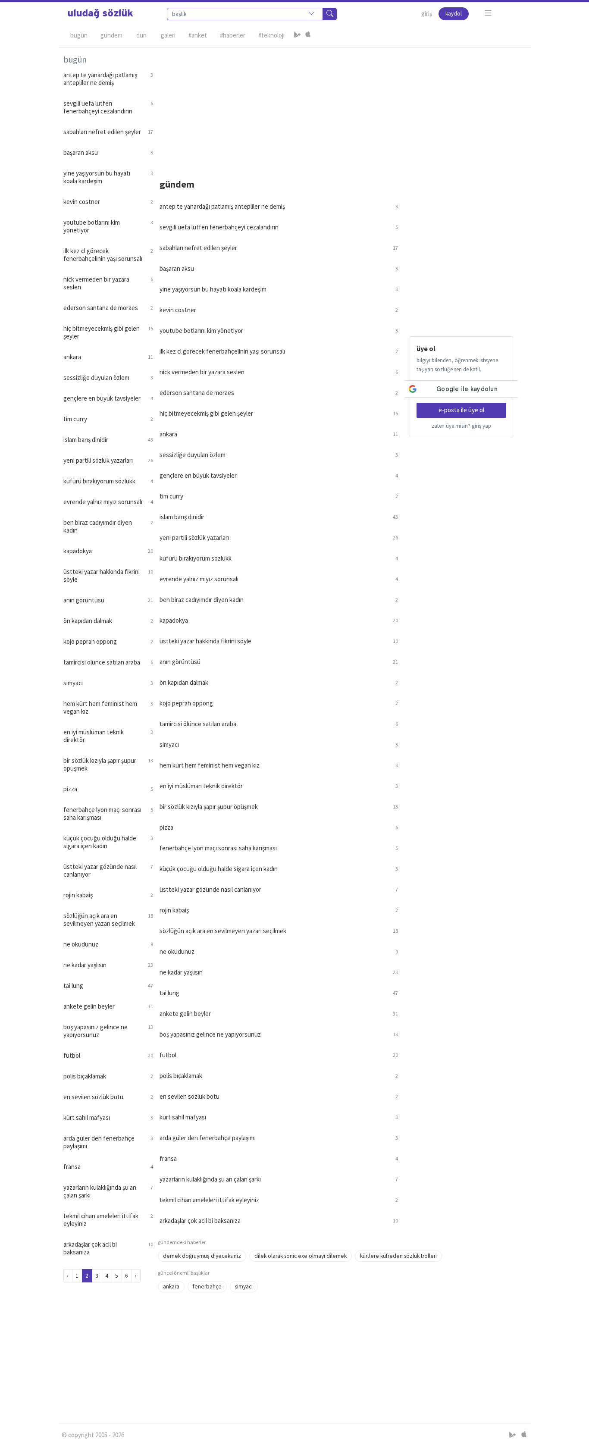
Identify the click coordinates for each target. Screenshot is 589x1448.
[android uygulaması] (297, 35)
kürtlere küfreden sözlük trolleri (398, 1256)
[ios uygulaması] (308, 35)
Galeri (168, 35)
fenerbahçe (207, 1286)
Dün (141, 35)
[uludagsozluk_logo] (100, 14)
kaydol (453, 13)
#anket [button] (197, 35)
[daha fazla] (488, 13)
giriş (426, 13)
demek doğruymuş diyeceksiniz (202, 1256)
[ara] (330, 14)
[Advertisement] (342, 108)
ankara (171, 1286)
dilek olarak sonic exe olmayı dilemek (300, 1256)
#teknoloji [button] (271, 35)
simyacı (244, 1286)
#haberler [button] (232, 35)
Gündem (111, 35)
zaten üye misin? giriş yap (461, 425)
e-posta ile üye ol (461, 410)
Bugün (79, 35)
